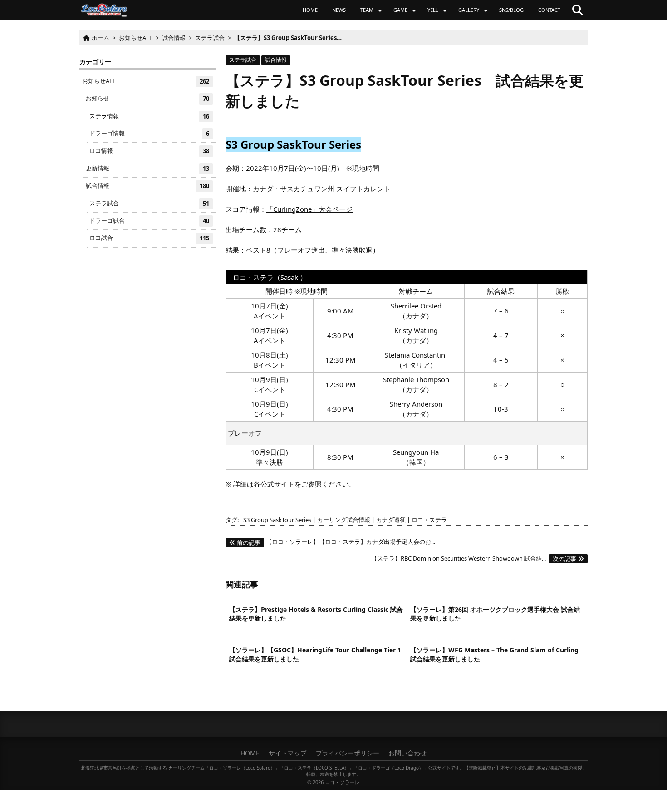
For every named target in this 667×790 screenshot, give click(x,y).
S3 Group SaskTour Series (277, 520)
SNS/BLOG (511, 9)
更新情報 (147, 168)
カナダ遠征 (391, 520)
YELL (432, 9)
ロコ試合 (149, 238)
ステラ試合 (242, 60)
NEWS (339, 9)
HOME (310, 9)
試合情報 (276, 60)
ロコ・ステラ (429, 520)
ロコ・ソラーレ (342, 782)
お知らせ (147, 98)
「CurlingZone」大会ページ (309, 209)
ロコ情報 (149, 150)
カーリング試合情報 (343, 520)
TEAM (366, 9)
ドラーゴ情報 (149, 133)
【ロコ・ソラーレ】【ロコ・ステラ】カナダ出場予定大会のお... (336, 541)
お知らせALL (145, 81)
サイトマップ (288, 753)
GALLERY (468, 9)
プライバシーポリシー (347, 753)
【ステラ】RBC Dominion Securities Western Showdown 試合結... (473, 558)
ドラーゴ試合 (149, 220)
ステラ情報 (149, 116)
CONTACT (549, 9)
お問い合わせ (407, 753)
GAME (400, 9)
